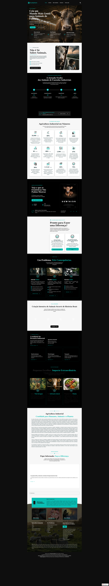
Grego (42, 545)
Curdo (76, 545)
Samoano (33, 547)
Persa (65, 546)
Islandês (60, 545)
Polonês (67, 546)
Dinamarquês (70, 544)
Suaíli (45, 547)
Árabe (43, 544)
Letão (39, 546)
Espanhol (43, 547)
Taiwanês (33, 548)
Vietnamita (66, 547)
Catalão (63, 544)
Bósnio (56, 544)
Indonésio (56, 545)
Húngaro (53, 545)
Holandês (73, 544)
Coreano (74, 545)
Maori (74, 547)
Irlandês (58, 545)
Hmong (72, 547)
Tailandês (55, 547)
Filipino (57, 547)
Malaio (47, 546)
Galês (68, 547)
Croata (65, 544)
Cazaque (70, 545)
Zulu (70, 547)
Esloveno (40, 547)
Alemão (40, 545)
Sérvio (35, 547)
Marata (53, 546)
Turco (59, 547)
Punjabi (63, 546)
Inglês (34, 544)
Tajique (53, 547)
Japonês (65, 545)
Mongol (55, 546)
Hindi (51, 545)
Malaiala (49, 546)
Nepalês (58, 546)
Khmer (72, 545)
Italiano (63, 545)
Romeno (74, 546)
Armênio (46, 544)
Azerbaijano (48, 544)
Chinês (76, 547)
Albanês (39, 544)
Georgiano (38, 545)
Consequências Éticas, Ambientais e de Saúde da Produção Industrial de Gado (43, 475)
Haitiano (47, 545)
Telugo (50, 547)
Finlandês (33, 545)
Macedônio (42, 546)
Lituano (38, 546)
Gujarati (44, 545)
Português (71, 546)
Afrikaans (37, 544)
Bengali (54, 544)
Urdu (64, 547)
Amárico (42, 544)
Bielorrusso (51, 544)
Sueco (47, 547)
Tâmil (48, 547)
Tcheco (67, 544)
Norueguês (60, 546)
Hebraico (49, 545)
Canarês (67, 545)
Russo (76, 546)
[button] (80, 3)
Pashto (69, 546)
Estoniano (76, 544)
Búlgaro (58, 544)
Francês (35, 545)
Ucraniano (62, 547)
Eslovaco (37, 547)
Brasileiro (61, 544)
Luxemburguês (33, 546)
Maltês (51, 546)
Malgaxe (45, 546)
